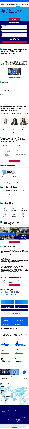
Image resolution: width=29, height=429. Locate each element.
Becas (27, 4)
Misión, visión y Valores (17, 413)
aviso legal (17, 38)
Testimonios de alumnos (17, 421)
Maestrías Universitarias (12, 4)
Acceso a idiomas (21, 190)
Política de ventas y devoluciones (24, 415)
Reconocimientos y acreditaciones (17, 419)
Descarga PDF (14, 19)
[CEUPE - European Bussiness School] (2, 4)
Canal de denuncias (23, 418)
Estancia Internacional (23, 4)
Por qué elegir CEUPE (17, 415)
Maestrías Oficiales (18, 4)
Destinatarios (15, 190)
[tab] (14, 87)
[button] (14, 87)
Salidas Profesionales (9, 190)
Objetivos (3, 190)
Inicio (7, 4)
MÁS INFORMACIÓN (14, 77)
